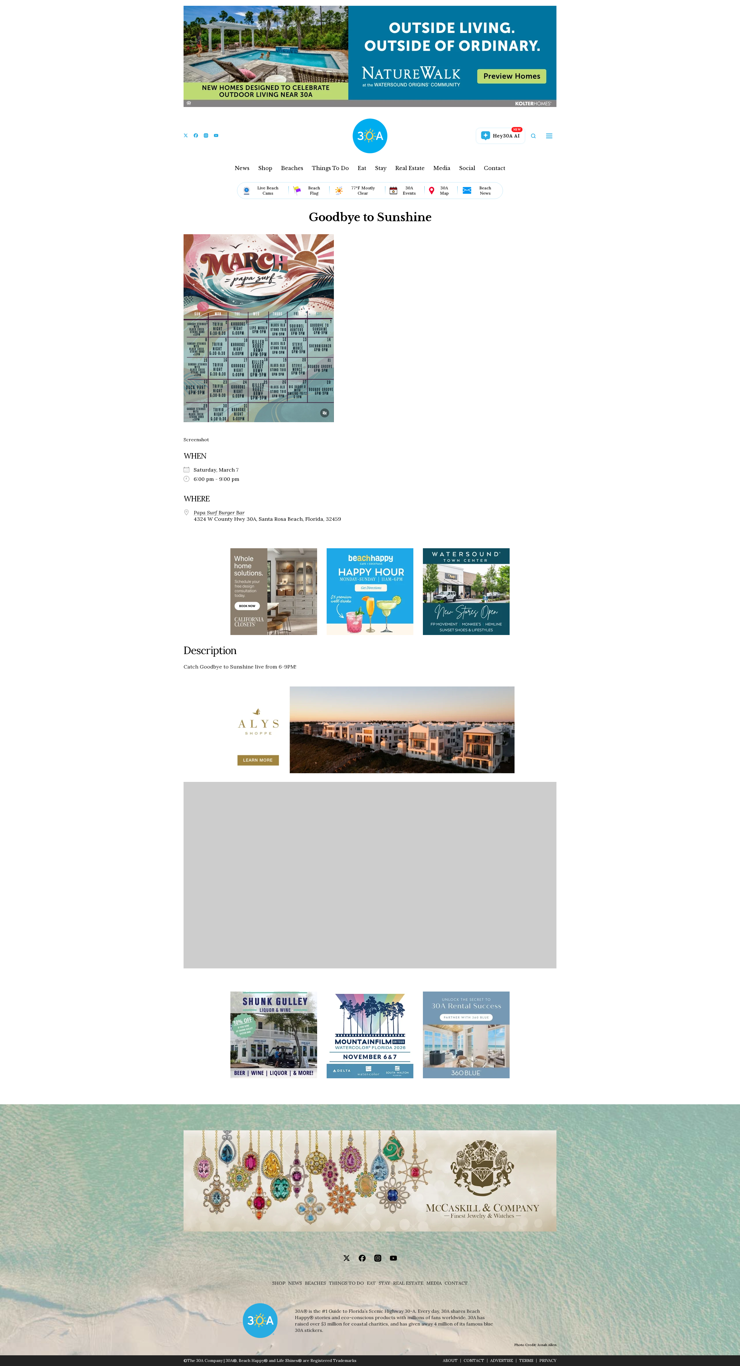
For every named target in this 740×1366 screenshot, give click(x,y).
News (242, 168)
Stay (380, 168)
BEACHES (315, 1283)
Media (441, 168)
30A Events (409, 190)
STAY (384, 1283)
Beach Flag (314, 190)
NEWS (295, 1283)
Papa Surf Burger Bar (219, 513)
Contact (494, 168)
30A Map (444, 190)
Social (467, 168)
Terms (526, 1361)
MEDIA (434, 1283)
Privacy (547, 1361)
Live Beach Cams (267, 190)
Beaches (292, 168)
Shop (265, 168)
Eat (362, 168)
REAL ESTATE (408, 1283)
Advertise (501, 1361)
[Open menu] (549, 136)
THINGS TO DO (346, 1283)
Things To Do (330, 168)
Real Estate (410, 168)
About (450, 1361)
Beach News (485, 190)
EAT (371, 1283)
